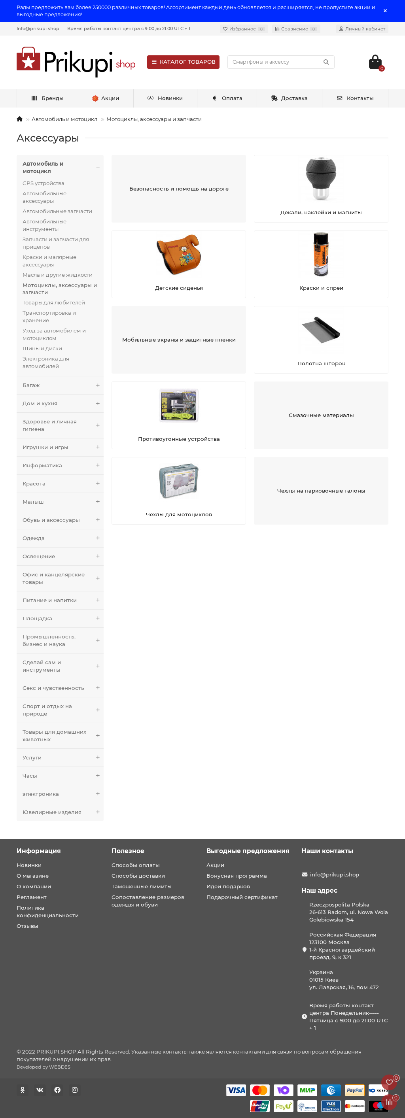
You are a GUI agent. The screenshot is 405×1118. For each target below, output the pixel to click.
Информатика (42, 465)
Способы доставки (138, 875)
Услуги (32, 757)
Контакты (360, 98)
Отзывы (27, 926)
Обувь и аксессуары (51, 520)
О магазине (33, 875)
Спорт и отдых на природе (47, 710)
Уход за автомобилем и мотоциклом (54, 334)
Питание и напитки (50, 600)
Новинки (170, 98)
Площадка (37, 618)
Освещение (39, 556)
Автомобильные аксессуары (44, 197)
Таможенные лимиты (142, 886)
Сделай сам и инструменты (42, 666)
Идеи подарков (228, 886)
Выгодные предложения (248, 851)
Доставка (294, 98)
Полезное (128, 851)
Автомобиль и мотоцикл (64, 119)
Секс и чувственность (53, 688)
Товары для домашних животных (54, 735)
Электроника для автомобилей (46, 362)
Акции (215, 865)
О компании (34, 886)
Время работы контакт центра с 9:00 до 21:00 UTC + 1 (128, 28)
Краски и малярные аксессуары (49, 261)
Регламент (32, 897)
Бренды (53, 98)
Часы (30, 775)
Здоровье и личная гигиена (50, 425)
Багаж (31, 385)
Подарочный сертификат (242, 897)
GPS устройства (43, 183)
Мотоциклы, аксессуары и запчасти (154, 119)
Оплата (232, 98)
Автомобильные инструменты (44, 225)
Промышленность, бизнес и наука (49, 640)
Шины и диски (42, 348)
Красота (34, 483)
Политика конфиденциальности (48, 911)
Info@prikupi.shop (38, 28)
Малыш (33, 502)
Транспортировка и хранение (49, 316)
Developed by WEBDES (43, 1067)
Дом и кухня (40, 403)
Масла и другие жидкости (58, 275)
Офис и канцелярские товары (54, 578)
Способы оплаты (136, 865)
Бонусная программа (236, 875)
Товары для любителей (54, 302)
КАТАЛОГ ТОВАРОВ (188, 62)
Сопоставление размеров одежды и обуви (148, 901)
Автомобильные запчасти (57, 211)
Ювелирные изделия (52, 812)
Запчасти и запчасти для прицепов (56, 243)
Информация (39, 851)
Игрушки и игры (45, 447)
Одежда (34, 538)
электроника (41, 794)
